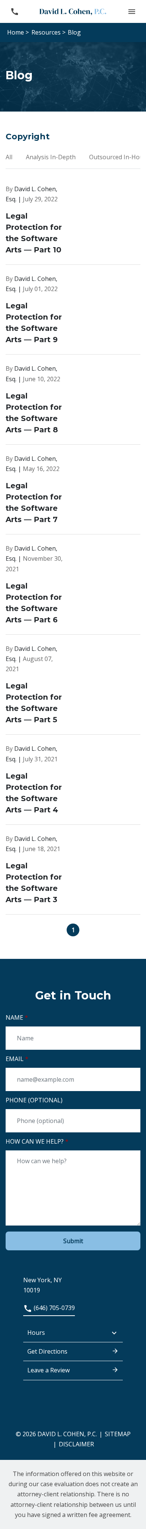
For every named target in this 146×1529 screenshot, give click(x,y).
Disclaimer (76, 1444)
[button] (131, 11)
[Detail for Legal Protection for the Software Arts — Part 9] (73, 314)
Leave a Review (48, 1370)
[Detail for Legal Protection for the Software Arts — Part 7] (73, 494)
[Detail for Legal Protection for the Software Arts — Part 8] (73, 404)
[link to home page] (73, 11)
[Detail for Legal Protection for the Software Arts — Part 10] (73, 224)
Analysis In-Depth (51, 157)
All (10, 157)
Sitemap (118, 1434)
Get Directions (47, 1351)
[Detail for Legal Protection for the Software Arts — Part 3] (73, 874)
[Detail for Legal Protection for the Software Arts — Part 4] (73, 784)
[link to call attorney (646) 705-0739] (14, 11)
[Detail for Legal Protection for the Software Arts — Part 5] (73, 689)
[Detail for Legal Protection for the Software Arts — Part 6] (73, 589)
